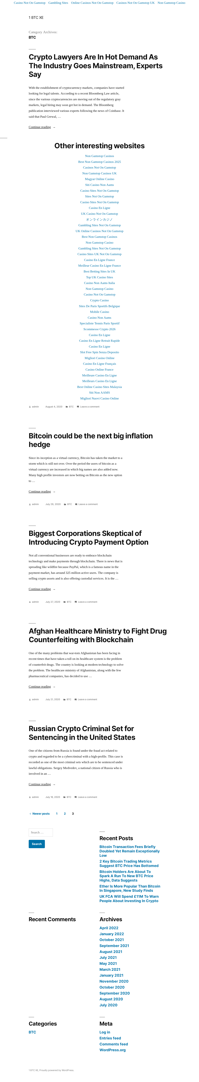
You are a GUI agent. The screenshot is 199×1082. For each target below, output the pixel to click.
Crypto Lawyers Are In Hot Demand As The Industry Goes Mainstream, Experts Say (96, 65)
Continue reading (42, 127)
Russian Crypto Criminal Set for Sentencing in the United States (82, 732)
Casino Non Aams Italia (99, 283)
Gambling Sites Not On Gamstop (99, 225)
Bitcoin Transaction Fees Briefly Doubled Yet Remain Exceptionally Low (130, 851)
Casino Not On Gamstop (29, 3)
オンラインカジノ (99, 220)
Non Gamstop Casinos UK (99, 173)
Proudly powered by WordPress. (56, 1070)
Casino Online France (99, 370)
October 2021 (112, 940)
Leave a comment (90, 406)
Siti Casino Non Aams (99, 185)
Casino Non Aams (99, 318)
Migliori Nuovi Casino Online (99, 398)
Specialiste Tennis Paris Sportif (99, 323)
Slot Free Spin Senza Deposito (99, 352)
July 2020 (108, 1005)
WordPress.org (113, 1050)
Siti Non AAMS (99, 393)
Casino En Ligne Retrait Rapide (99, 341)
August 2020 (111, 999)
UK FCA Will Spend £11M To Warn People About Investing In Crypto (129, 898)
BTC (71, 406)
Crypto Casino (99, 300)
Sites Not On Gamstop (99, 196)
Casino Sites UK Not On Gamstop (99, 254)
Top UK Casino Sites (99, 277)
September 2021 (114, 946)
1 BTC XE (36, 17)
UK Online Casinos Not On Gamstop (99, 231)
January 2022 (112, 934)
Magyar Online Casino (99, 179)
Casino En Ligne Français (99, 364)
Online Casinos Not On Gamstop (92, 3)
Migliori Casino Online (100, 358)
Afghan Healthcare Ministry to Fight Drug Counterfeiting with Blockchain (98, 635)
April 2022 (109, 928)
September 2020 (115, 993)
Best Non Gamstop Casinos (99, 237)
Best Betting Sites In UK (99, 271)
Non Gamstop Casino (171, 3)
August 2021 (111, 951)
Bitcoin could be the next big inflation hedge (91, 440)
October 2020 (112, 987)
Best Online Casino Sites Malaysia (99, 387)
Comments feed (114, 1044)
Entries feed (110, 1038)
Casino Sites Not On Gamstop (99, 191)
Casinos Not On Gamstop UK (135, 3)
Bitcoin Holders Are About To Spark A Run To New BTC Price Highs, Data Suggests (126, 875)
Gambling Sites (58, 3)
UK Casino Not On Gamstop (99, 214)
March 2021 (110, 969)
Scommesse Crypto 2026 (99, 329)
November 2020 (114, 981)
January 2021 (111, 975)
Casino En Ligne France (99, 260)
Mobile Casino (99, 312)
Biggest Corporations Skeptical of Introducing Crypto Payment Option (88, 537)
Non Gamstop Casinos (99, 156)
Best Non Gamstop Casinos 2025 (99, 162)
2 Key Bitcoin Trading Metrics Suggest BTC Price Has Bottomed (129, 863)
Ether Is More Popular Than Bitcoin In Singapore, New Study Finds (130, 888)
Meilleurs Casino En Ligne (99, 381)
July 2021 (108, 957)
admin (35, 406)
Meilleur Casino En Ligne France (99, 266)
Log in (105, 1032)
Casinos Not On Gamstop (99, 167)
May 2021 (108, 963)
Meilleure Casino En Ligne (99, 375)
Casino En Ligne (99, 208)
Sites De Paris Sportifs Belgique (99, 306)
